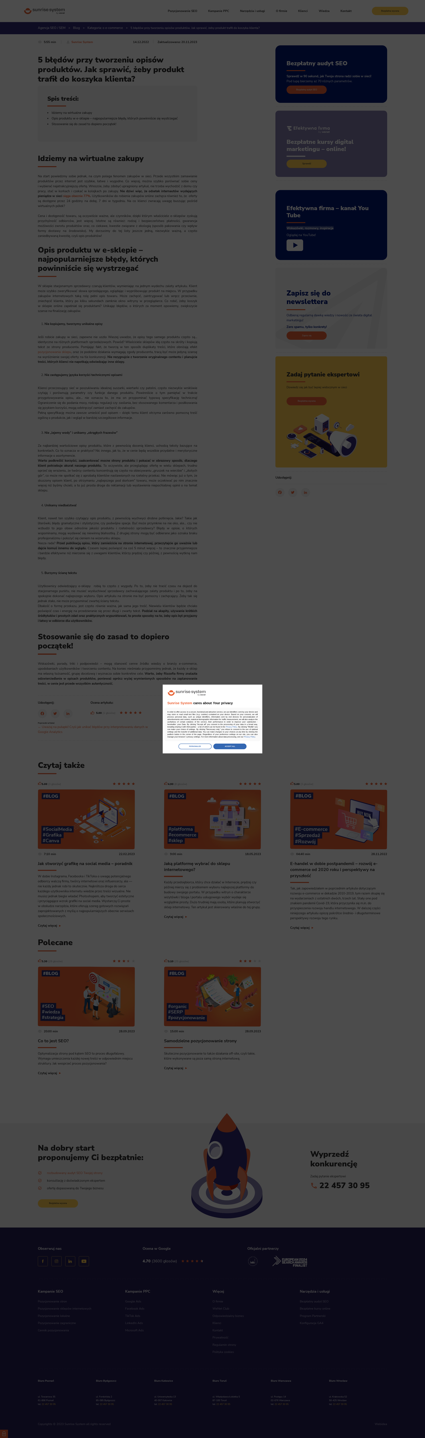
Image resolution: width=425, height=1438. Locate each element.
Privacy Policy (231, 727)
